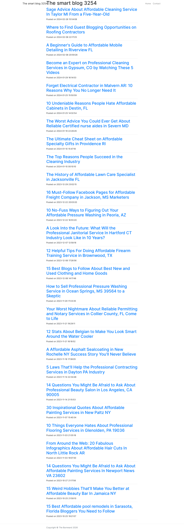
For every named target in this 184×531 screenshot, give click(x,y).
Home (148, 3)
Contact (156, 3)
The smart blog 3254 (35, 3)
